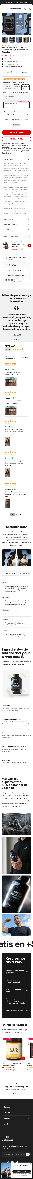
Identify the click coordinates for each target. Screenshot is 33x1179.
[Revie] (25, 357)
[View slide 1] (14, 340)
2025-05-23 (8, 423)
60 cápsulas (22, 72)
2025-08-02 (8, 366)
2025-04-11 (8, 486)
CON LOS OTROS (23, 573)
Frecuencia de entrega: (11, 111)
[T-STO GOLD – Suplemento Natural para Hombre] (14, 1049)
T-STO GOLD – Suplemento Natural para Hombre (11, 1065)
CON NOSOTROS (9, 573)
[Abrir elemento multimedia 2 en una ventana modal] (20, 16)
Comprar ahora (16, 139)
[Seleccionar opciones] (23, 1058)
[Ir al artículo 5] (26, 40)
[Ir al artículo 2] (5, 40)
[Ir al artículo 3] (12, 40)
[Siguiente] (30, 2)
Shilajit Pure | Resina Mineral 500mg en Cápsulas (18, 244)
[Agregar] (29, 245)
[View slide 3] (19, 340)
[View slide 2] (16, 340)
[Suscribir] (28, 1154)
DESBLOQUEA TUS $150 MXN (21, 1171)
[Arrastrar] (16, 557)
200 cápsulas (8, 72)
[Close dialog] (30, 1164)
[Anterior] (3, 2)
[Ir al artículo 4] (19, 40)
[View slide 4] (20, 1094)
